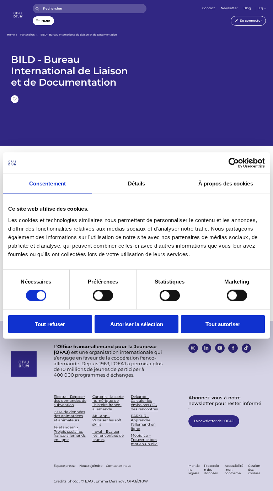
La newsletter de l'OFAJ (214, 421)
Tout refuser (50, 324)
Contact (208, 8)
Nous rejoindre (90, 466)
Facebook (233, 348)
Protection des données (211, 469)
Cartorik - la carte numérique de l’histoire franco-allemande (108, 403)
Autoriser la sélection (136, 324)
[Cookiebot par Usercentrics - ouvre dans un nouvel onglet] (234, 163)
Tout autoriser (222, 324)
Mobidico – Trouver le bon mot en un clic (144, 439)
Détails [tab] (136, 183)
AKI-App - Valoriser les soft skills (106, 420)
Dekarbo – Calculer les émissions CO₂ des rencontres (144, 403)
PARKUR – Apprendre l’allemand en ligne (143, 422)
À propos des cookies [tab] (225, 183)
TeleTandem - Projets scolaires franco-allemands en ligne (70, 433)
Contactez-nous (118, 466)
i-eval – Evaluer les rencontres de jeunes (108, 436)
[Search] (37, 9)
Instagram (193, 348)
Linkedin (207, 348)
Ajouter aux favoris (14, 99)
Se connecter (251, 20)
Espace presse (64, 466)
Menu (46, 20)
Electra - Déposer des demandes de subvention (70, 401)
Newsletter (229, 8)
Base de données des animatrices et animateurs (69, 416)
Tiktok (246, 348)
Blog (247, 8)
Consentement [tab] (47, 183)
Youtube (220, 348)
